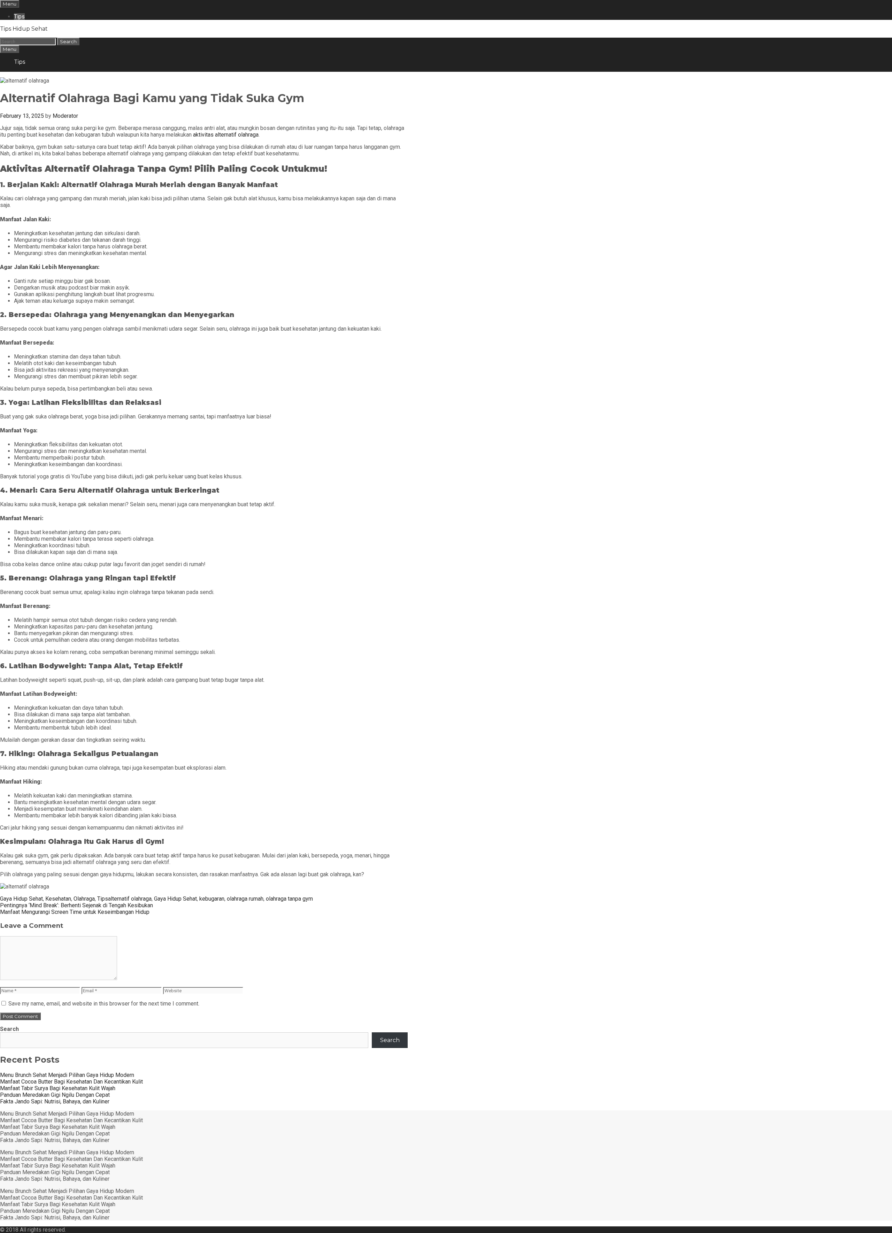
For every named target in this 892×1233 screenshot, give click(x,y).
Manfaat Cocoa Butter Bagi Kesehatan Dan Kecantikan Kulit (71, 1081)
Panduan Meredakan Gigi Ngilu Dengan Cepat (55, 1095)
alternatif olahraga (130, 898)
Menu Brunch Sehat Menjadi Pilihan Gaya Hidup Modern (67, 1075)
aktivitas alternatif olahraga (226, 134)
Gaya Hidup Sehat (21, 898)
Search (9, 1029)
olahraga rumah (245, 898)
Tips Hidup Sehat (24, 28)
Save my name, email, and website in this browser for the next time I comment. (103, 1003)
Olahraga (84, 898)
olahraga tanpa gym (289, 898)
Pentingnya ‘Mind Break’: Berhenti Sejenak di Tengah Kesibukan (76, 905)
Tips (19, 16)
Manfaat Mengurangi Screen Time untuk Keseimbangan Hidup (74, 912)
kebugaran (211, 898)
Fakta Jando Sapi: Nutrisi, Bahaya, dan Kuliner (54, 1101)
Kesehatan (58, 898)
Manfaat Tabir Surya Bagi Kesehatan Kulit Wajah (57, 1088)
